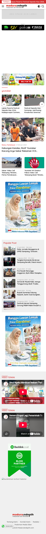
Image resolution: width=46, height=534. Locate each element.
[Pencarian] (43, 6)
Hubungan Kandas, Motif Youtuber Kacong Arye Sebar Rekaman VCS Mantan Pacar (19, 151)
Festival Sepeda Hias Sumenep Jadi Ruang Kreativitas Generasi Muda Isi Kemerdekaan (18, 110)
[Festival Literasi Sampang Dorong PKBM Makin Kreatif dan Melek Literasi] (9, 305)
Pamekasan (11, 145)
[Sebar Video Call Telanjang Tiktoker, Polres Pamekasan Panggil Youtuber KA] (12, 162)
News (4, 145)
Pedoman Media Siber (23, 525)
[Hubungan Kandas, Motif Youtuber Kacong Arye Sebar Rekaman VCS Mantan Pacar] (23, 130)
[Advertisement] (23, 50)
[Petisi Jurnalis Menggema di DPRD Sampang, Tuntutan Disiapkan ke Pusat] (9, 251)
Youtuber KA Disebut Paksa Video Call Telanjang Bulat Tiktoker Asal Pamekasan (34, 172)
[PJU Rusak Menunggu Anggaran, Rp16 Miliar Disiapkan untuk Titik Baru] (9, 272)
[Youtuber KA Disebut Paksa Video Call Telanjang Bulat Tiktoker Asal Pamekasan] (34, 162)
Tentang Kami (12, 522)
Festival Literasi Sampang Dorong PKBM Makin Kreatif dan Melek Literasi (29, 304)
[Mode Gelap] (39, 6)
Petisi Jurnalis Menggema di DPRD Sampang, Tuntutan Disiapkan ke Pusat (28, 250)
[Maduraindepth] (16, 6)
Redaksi (36, 522)
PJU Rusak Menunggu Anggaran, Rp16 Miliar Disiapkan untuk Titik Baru (29, 272)
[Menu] (3, 6)
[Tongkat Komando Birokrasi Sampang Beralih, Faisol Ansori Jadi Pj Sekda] (9, 261)
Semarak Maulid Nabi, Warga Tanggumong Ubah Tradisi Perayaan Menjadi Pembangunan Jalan (28, 283)
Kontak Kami (25, 522)
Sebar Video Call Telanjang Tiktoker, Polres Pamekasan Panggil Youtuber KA (10, 172)
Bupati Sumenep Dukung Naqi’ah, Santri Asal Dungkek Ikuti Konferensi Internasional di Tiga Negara (29, 293)
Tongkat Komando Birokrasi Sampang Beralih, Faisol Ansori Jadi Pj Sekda (29, 261)
